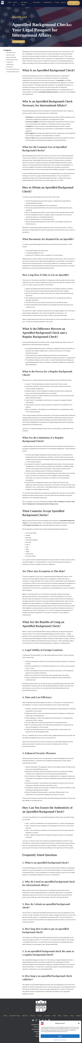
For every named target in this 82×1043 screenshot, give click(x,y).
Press (72, 1015)
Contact (63, 2)
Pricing (57, 2)
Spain (27, 549)
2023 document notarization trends (64, 606)
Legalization (47, 2)
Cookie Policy (56, 1040)
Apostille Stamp (10, 55)
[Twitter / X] (33, 1020)
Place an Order (18, 41)
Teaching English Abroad (12, 71)
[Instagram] (36, 1020)
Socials (65, 1015)
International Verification (12, 69)
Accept (60, 1036)
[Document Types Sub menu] (30, 3)
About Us (15, 3)
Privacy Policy (63, 1040)
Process (32, 1015)
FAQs (54, 1015)
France (28, 544)
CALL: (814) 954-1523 (74, 3)
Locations (47, 1015)
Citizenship (36, 2)
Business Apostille (11, 57)
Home (9, 2)
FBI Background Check (12, 59)
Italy (27, 547)
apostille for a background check (49, 280)
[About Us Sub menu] (18, 3)
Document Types (24, 3)
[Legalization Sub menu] (52, 2)
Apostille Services (11, 52)
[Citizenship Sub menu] (41, 2)
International (9, 67)
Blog (59, 1015)
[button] (79, 1023)
